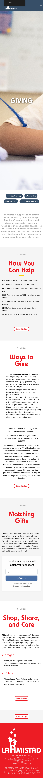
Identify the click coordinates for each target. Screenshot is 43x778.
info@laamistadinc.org (22, 763)
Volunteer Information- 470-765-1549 (21, 759)
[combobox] (21, 571)
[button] (41, 5)
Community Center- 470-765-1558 (21, 761)
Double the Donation (21, 586)
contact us (15, 395)
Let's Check (22, 578)
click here (25, 681)
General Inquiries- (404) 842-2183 (21, 756)
